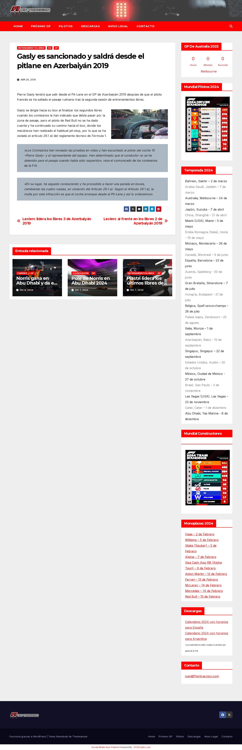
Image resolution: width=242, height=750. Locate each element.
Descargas (90, 26)
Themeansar (80, 736)
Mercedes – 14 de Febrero (204, 591)
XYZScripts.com (142, 747)
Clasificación (80, 273)
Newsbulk (62, 736)
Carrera (22, 273)
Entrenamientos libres (31, 48)
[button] (231, 26)
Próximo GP (40, 26)
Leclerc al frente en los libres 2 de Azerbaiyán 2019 (133, 221)
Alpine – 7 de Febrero (200, 557)
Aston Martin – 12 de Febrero (206, 574)
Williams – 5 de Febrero (202, 540)
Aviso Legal (118, 26)
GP (56, 48)
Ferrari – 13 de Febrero (201, 579)
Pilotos (66, 26)
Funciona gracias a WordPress (28, 736)
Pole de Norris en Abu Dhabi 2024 (90, 280)
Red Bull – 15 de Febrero (202, 596)
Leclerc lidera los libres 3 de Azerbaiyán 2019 (56, 221)
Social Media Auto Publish (105, 747)
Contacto (146, 26)
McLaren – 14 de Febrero (203, 585)
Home (18, 26)
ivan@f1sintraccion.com (202, 676)
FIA (49, 48)
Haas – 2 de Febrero (199, 534)
